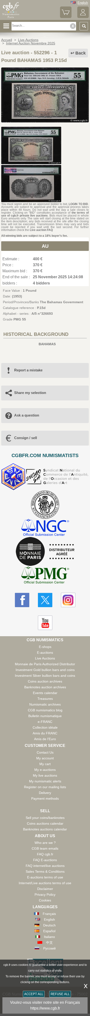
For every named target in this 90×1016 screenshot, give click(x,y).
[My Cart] (66, 17)
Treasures (45, 699)
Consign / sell (25, 438)
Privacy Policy (45, 894)
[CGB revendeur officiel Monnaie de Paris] (45, 551)
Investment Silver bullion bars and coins (45, 675)
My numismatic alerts (45, 781)
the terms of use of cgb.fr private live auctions (45, 214)
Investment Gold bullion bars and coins (45, 670)
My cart (45, 764)
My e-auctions (45, 770)
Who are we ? (45, 843)
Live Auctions (45, 658)
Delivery (45, 793)
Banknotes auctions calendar (45, 829)
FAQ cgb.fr (45, 854)
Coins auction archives (45, 681)
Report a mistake (28, 370)
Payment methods (45, 798)
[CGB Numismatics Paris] (10, 18)
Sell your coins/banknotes (45, 818)
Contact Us (45, 752)
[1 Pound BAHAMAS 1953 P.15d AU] (45, 121)
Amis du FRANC (45, 733)
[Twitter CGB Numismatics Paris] (45, 600)
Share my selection (30, 393)
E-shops (45, 647)
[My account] (83, 17)
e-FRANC (45, 722)
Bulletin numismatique (45, 716)
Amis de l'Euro (45, 739)
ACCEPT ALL (33, 994)
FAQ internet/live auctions (45, 866)
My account (45, 758)
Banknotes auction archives (45, 687)
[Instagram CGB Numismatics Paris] (68, 600)
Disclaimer (45, 889)
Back (80, 53)
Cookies (45, 900)
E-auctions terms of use (45, 877)
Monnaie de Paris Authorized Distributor (45, 664)
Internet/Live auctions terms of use (45, 883)
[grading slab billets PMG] (45, 576)
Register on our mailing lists (45, 787)
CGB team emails (45, 848)
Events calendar (45, 693)
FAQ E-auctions (45, 860)
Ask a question (26, 415)
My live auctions (45, 775)
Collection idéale (45, 727)
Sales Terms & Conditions (45, 871)
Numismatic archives (45, 704)
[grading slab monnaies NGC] (45, 528)
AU (45, 246)
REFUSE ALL (60, 994)
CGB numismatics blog (45, 710)
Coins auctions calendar (45, 823)
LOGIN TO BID (78, 204)
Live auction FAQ (41, 230)
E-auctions (45, 652)
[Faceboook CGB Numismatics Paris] (22, 600)
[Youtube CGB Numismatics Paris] (45, 623)
